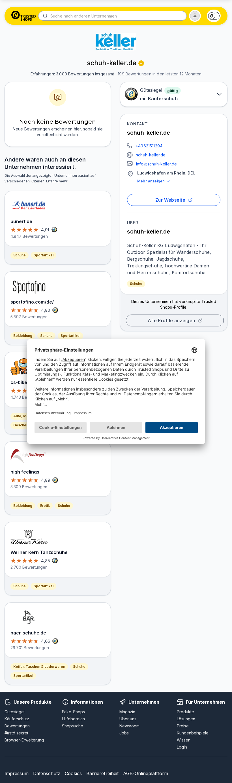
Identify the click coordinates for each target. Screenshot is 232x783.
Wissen (183, 740)
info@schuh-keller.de (156, 164)
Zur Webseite (170, 200)
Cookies (73, 773)
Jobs (124, 732)
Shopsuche (72, 725)
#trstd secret (16, 732)
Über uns (127, 718)
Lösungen (186, 718)
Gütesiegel (15, 711)
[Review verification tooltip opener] (141, 63)
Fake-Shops (73, 711)
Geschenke (23, 425)
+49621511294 (149, 145)
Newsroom (129, 725)
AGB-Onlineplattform (145, 773)
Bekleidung (22, 335)
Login (182, 747)
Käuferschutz (17, 718)
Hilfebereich (73, 718)
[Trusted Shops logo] (23, 16)
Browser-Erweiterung (24, 740)
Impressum (17, 773)
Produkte (185, 711)
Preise (183, 725)
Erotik (45, 505)
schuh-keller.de (151, 154)
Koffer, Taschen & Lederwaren (39, 666)
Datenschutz (46, 773)
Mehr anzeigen (151, 181)
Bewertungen (17, 725)
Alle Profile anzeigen (171, 320)
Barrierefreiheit (102, 773)
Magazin (127, 711)
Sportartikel (43, 255)
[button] (195, 16)
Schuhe (136, 284)
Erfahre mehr (56, 181)
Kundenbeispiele (193, 732)
